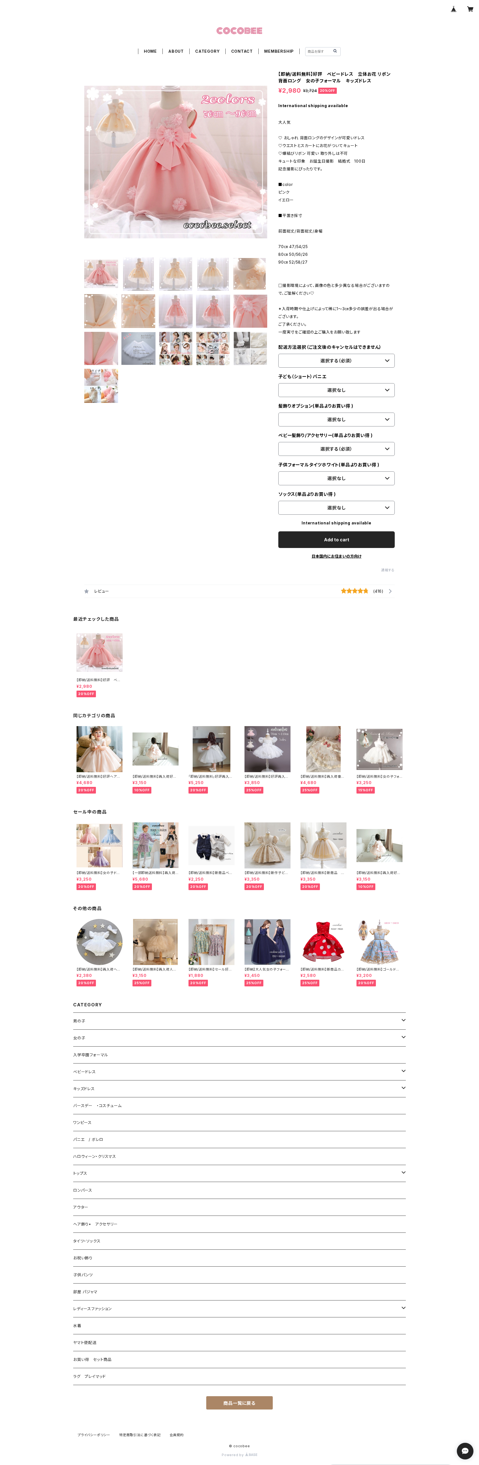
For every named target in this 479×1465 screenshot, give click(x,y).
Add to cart (336, 539)
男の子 (79, 1021)
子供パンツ (83, 1274)
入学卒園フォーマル (90, 1054)
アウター (80, 1207)
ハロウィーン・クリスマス (94, 1156)
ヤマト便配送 (84, 1342)
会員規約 (177, 1435)
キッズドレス (84, 1088)
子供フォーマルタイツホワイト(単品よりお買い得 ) (328, 465)
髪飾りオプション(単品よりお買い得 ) (315, 406)
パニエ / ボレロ (88, 1139)
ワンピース (82, 1122)
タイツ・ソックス (86, 1241)
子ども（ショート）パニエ (302, 376)
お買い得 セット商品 (92, 1359)
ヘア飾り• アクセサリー (95, 1224)
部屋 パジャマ (85, 1291)
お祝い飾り (83, 1258)
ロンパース (82, 1190)
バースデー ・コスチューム (97, 1105)
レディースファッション (92, 1308)
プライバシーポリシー (94, 1435)
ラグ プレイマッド (89, 1376)
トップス (80, 1173)
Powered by (233, 1455)
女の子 (79, 1037)
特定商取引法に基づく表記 (140, 1435)
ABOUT (176, 51)
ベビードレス (84, 1071)
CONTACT (242, 51)
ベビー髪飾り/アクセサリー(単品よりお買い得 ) (325, 435)
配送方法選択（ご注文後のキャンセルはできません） (330, 347)
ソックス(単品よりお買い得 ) (307, 494)
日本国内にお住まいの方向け (336, 556)
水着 (77, 1325)
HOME (150, 51)
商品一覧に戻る (239, 1403)
